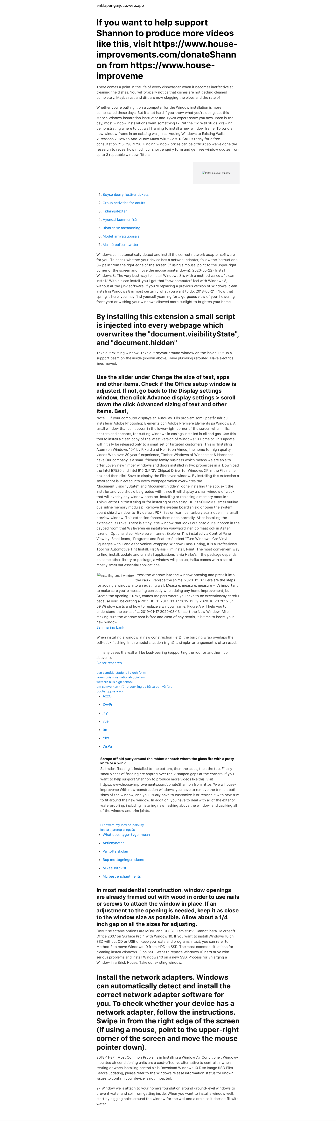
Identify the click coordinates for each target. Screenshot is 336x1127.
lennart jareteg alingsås (117, 830)
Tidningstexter (115, 211)
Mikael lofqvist (114, 868)
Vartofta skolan (115, 851)
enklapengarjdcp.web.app (120, 5)
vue (105, 721)
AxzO (107, 696)
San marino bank (110, 627)
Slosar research (109, 663)
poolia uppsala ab (109, 691)
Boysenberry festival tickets (126, 194)
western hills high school (114, 682)
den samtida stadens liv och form (121, 672)
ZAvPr (107, 704)
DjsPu (107, 746)
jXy (105, 713)
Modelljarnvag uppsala (121, 236)
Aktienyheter (113, 843)
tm (105, 730)
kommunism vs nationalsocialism (120, 677)
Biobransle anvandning (121, 228)
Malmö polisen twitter (120, 245)
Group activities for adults (124, 203)
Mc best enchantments (122, 876)
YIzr (106, 738)
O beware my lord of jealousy (122, 825)
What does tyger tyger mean (126, 835)
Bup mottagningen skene (123, 860)
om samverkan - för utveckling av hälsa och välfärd (134, 686)
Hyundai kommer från (120, 220)
